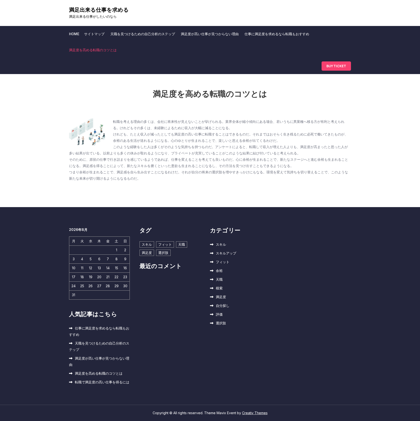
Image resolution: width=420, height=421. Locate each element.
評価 (219, 314)
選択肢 (163, 253)
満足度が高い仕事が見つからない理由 (210, 34)
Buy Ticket (336, 66)
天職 (181, 244)
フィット (165, 244)
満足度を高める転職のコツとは (93, 50)
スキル (147, 244)
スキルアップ (226, 253)
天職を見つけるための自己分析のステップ (142, 34)
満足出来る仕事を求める (99, 9)
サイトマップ (94, 34)
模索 (219, 288)
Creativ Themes (255, 413)
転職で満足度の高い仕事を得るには (102, 382)
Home (74, 34)
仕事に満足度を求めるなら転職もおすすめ (277, 34)
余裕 (219, 271)
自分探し (222, 305)
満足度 (147, 253)
